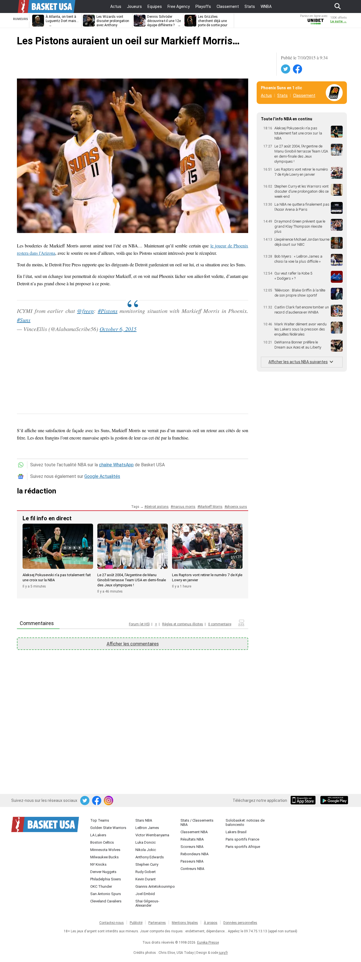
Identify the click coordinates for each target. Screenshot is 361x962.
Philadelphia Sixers (105, 879)
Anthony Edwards (149, 857)
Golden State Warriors (108, 828)
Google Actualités (102, 476)
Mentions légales (185, 923)
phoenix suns (236, 507)
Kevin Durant (145, 879)
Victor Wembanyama (152, 835)
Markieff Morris (211, 507)
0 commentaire (219, 624)
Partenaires (157, 923)
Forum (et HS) (139, 624)
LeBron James (147, 828)
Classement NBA (194, 832)
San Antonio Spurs (105, 894)
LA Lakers (98, 835)
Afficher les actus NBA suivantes (298, 362)
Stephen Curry (146, 864)
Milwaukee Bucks (104, 857)
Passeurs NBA (191, 861)
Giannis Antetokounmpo (155, 886)
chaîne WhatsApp (116, 464)
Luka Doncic (145, 842)
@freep (85, 310)
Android (334, 800)
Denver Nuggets (103, 872)
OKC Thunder (101, 886)
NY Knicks (98, 864)
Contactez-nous (111, 923)
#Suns (23, 319)
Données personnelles (240, 923)
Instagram (109, 801)
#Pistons (108, 310)
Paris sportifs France (242, 839)
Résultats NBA (192, 839)
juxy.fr (223, 953)
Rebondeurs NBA (194, 854)
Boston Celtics (102, 842)
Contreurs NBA (192, 869)
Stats (282, 95)
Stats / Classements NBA (196, 822)
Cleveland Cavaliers (106, 901)
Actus (266, 95)
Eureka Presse (208, 942)
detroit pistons (157, 507)
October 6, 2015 (118, 328)
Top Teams (99, 820)
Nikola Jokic (145, 850)
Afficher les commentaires (133, 644)
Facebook (298, 69)
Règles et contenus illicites (182, 624)
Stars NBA (143, 820)
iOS (304, 800)
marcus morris (184, 507)
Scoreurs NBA (191, 847)
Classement (304, 95)
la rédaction (36, 491)
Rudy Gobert (145, 872)
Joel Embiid (145, 894)
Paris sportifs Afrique (243, 847)
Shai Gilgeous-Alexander (147, 903)
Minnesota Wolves (105, 850)
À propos (210, 923)
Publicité (136, 923)
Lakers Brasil (236, 832)
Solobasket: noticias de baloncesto (245, 822)
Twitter (286, 69)
